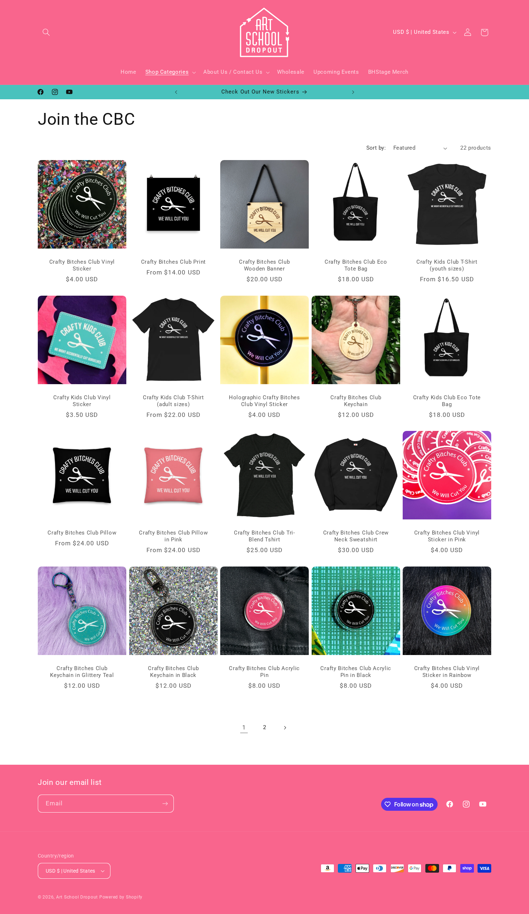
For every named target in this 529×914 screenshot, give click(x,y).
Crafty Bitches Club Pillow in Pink (173, 536)
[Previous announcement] (176, 92)
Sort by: (376, 148)
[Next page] (285, 727)
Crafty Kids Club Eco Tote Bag (447, 401)
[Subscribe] (165, 803)
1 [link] (244, 727)
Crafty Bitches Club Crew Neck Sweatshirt (356, 536)
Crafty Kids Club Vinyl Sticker (81, 401)
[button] (46, 32)
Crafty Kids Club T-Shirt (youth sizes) (447, 265)
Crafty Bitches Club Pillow (82, 532)
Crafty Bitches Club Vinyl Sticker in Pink (447, 536)
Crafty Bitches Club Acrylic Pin (264, 671)
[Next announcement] (353, 92)
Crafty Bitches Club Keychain (355, 401)
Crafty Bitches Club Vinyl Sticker (82, 265)
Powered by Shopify (121, 897)
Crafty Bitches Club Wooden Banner (264, 265)
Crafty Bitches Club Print (173, 262)
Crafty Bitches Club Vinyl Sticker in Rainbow (447, 671)
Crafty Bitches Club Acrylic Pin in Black (355, 671)
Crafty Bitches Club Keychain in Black (173, 671)
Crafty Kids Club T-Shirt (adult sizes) (173, 401)
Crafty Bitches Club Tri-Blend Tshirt (264, 536)
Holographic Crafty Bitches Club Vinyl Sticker (264, 401)
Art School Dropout (77, 897)
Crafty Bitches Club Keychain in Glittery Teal (82, 671)
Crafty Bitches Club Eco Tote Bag (356, 265)
